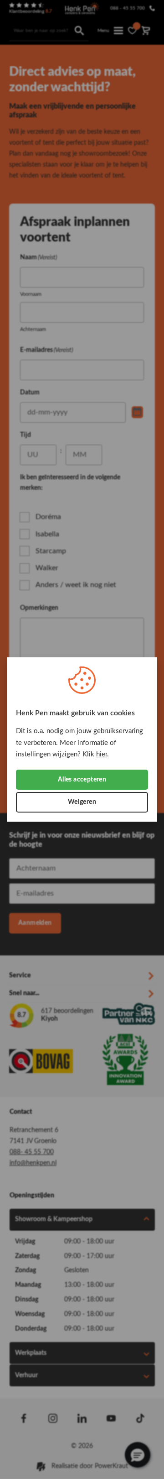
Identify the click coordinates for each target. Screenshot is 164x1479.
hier (101, 754)
